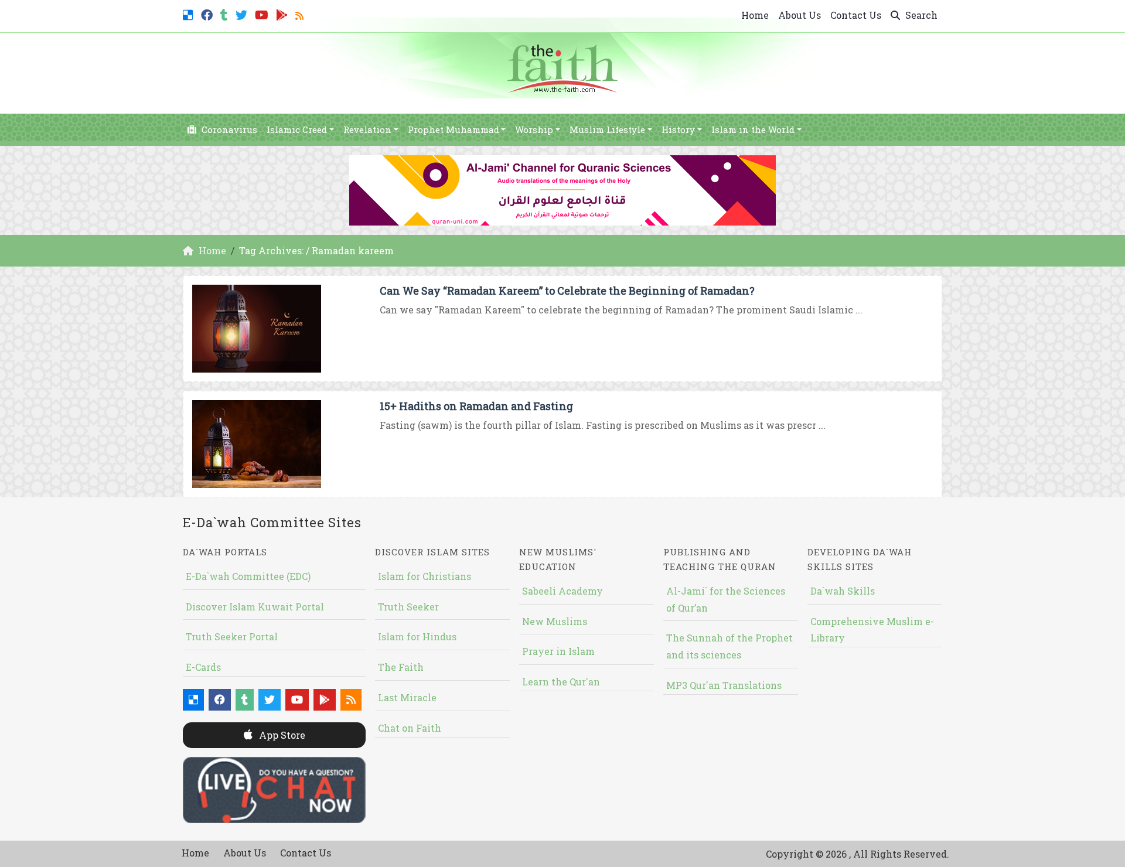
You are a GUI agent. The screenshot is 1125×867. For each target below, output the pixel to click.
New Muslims (554, 621)
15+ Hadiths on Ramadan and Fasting (476, 406)
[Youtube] (263, 14)
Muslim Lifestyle (607, 129)
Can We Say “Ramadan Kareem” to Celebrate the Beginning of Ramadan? (567, 291)
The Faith (401, 667)
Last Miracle (407, 697)
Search (920, 15)
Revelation (367, 129)
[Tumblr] (225, 14)
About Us (799, 15)
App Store (281, 735)
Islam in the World (753, 129)
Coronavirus (228, 129)
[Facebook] (208, 14)
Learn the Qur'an (561, 681)
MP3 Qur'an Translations (724, 685)
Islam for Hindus (417, 636)
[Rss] (300, 14)
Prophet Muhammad (453, 129)
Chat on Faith (409, 728)
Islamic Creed (297, 129)
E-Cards (203, 667)
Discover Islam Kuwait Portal (255, 606)
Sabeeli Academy (562, 591)
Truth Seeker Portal (232, 636)
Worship (534, 129)
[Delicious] (189, 14)
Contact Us (855, 15)
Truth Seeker (408, 606)
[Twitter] (243, 14)
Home (755, 15)
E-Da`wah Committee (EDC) (248, 576)
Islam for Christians (424, 576)
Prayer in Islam (558, 651)
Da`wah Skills (842, 591)
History (678, 129)
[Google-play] (283, 14)
